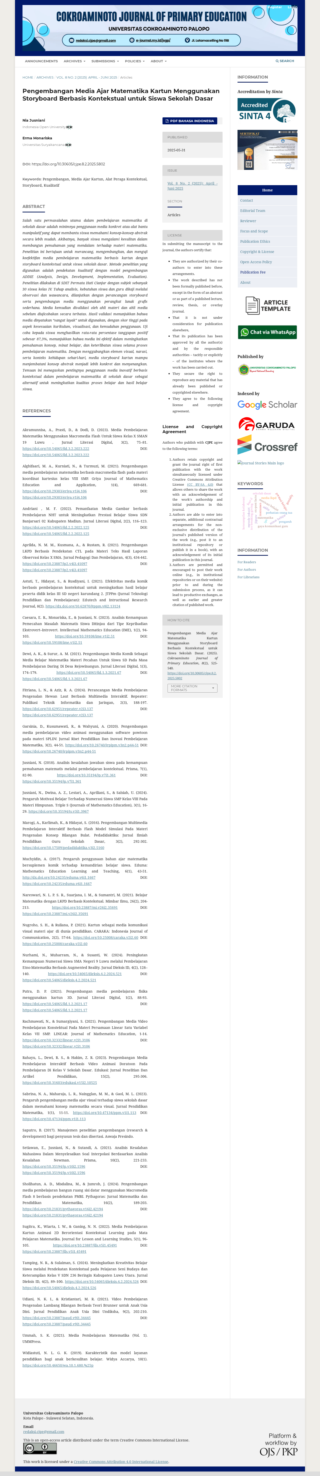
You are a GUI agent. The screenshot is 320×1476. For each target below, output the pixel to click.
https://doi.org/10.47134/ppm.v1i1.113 (104, 1112)
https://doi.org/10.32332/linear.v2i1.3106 (56, 1040)
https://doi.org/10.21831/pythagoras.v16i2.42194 (62, 1209)
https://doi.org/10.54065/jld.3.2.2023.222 (55, 448)
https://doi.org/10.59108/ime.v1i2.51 (85, 636)
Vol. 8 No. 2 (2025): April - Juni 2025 (86, 77)
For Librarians (249, 577)
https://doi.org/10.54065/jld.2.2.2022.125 (55, 527)
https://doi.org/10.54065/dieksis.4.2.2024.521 (85, 973)
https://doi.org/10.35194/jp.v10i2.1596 (53, 1166)
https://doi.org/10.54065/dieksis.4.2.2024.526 (102, 1281)
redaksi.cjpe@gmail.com (43, 1431)
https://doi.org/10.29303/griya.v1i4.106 (54, 491)
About (157, 61)
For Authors (247, 569)
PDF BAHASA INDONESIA (191, 121)
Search (286, 61)
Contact (246, 200)
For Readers (247, 562)
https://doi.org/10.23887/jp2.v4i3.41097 (54, 563)
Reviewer (248, 220)
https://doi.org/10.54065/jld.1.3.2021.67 (88, 672)
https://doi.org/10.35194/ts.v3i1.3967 (58, 811)
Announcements (41, 61)
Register (275, 7)
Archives (73, 61)
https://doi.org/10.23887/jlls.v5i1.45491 (85, 1245)
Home (27, 77)
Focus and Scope (254, 231)
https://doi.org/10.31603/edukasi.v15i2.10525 (59, 1082)
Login (293, 7)
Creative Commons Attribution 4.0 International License (121, 1461)
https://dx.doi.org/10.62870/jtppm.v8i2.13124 (83, 606)
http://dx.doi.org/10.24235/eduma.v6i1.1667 (59, 877)
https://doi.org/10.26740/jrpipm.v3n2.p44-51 (102, 745)
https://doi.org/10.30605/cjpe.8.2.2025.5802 (68, 164)
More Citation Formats (184, 688)
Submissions (104, 61)
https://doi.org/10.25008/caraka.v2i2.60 (105, 937)
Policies (133, 61)
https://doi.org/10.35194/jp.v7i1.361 (86, 775)
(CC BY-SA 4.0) (200, 484)
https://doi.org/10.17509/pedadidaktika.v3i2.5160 (63, 847)
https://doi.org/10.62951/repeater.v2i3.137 (57, 708)
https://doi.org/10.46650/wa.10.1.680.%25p (58, 1365)
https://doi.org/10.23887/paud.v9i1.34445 (56, 1317)
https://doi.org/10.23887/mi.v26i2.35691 (85, 907)
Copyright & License (257, 251)
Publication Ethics (255, 241)
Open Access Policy (256, 261)
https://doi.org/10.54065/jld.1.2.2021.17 (54, 1003)
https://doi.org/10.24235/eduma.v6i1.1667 (57, 883)
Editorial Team (252, 210)
